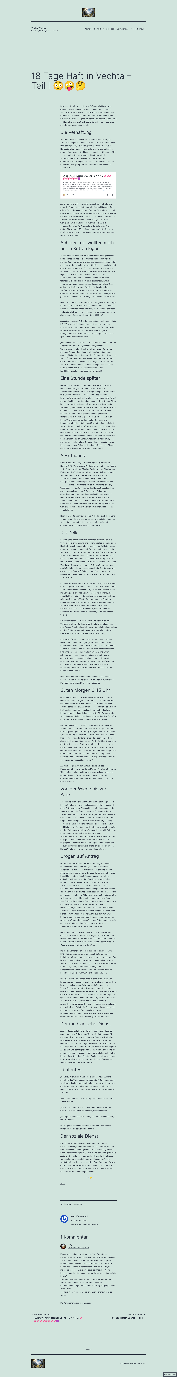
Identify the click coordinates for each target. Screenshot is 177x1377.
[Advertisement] (88, 54)
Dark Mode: (168, 1374)
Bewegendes (122, 29)
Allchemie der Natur (105, 29)
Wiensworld (38, 27)
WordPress (141, 1363)
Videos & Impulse (138, 29)
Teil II (62, 1183)
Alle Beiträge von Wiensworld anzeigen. (85, 1224)
